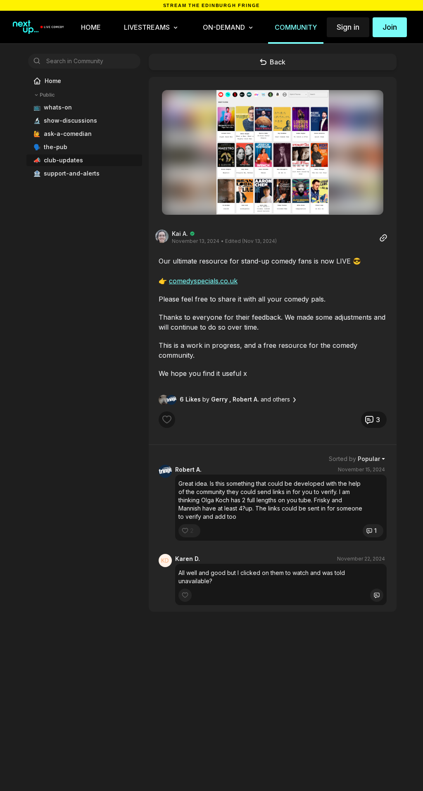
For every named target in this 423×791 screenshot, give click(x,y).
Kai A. (180, 233)
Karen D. (187, 558)
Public (47, 95)
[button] (272, 152)
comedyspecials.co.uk (203, 281)
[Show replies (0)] (376, 595)
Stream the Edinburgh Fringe (211, 5)
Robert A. (188, 469)
